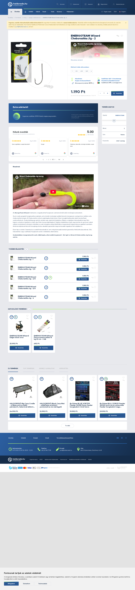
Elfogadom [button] (11, 583)
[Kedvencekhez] (122, 36)
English (124, 11)
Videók (38, 11)
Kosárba (119, 93)
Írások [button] (44, 11)
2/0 (81, 71)
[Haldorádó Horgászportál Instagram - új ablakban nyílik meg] (126, 438)
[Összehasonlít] (118, 36)
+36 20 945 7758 (46, 450)
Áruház (10, 438)
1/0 (76, 71)
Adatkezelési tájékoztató (51, 459)
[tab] (13, 370)
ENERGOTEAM (119, 115)
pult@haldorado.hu (21, 26)
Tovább (67, 425)
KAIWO (31, 11)
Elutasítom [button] (26, 583)
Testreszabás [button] (42, 583)
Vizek (52, 11)
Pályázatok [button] (70, 11)
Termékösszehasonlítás (65, 438)
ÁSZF (41, 459)
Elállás (90, 459)
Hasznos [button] (59, 11)
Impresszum (63, 459)
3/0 (87, 71)
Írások (35, 438)
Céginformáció (33, 459)
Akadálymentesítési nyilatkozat (77, 459)
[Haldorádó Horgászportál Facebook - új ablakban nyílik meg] (122, 438)
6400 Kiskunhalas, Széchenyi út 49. (91, 450)
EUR (115, 11)
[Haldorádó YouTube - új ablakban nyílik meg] (117, 438)
